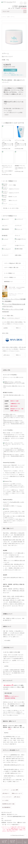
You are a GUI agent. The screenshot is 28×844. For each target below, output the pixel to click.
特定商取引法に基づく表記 (8, 803)
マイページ (19, 842)
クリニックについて (6, 796)
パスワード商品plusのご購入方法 (12, 263)
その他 (8, 16)
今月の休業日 (24, 8)
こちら (20, 506)
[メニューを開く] (24, 3)
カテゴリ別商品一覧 (12, 841)
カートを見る (5, 800)
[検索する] (25, 11)
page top (25, 836)
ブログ (9, 110)
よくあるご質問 (14, 789)
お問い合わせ (17, 796)
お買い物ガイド (5, 793)
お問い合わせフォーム (15, 828)
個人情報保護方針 (6, 807)
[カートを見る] (21, 3)
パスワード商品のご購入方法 (11, 267)
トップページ (3, 16)
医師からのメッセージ (17, 793)
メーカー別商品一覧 (4, 841)
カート (25, 842)
